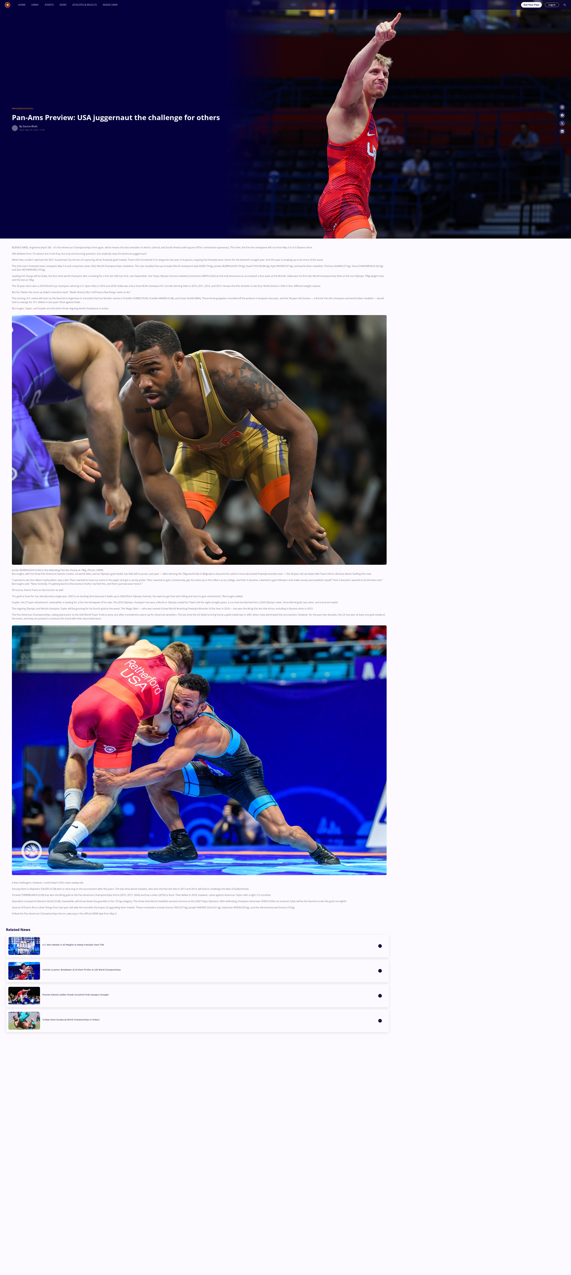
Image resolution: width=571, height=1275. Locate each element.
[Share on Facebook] (562, 115)
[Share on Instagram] (562, 107)
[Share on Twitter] (562, 123)
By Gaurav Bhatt (28, 126)
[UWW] (9, 5)
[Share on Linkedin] (562, 131)
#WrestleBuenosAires (22, 108)
